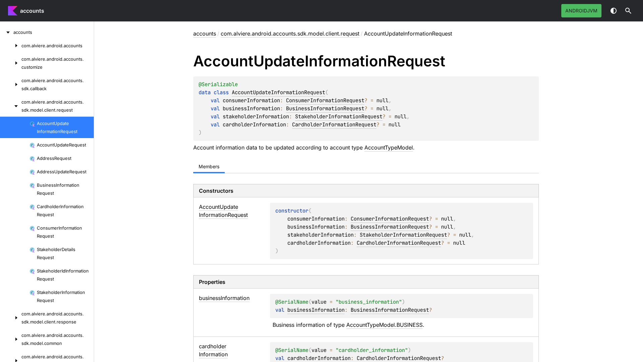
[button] (628, 10)
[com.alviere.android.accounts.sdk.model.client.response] (10, 317)
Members (209, 166)
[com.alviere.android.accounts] (10, 45)
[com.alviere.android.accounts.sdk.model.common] (10, 339)
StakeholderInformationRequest (338, 116)
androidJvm (581, 10)
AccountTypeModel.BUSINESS (384, 324)
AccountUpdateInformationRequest (278, 92)
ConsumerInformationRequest (325, 100)
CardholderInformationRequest (334, 124)
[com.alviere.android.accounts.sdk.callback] (10, 84)
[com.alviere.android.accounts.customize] (10, 63)
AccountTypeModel (388, 147)
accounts (32, 10)
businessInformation (316, 309)
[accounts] (6, 32)
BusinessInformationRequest (325, 108)
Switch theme (613, 10)
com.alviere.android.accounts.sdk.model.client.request (290, 33)
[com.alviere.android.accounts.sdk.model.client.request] (10, 106)
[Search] (628, 10)
